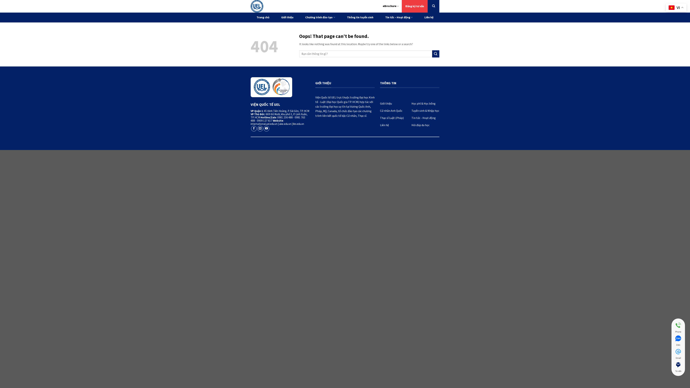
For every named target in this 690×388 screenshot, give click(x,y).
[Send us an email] (260, 128)
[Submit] (435, 53)
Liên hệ (428, 17)
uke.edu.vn (285, 124)
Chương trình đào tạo (319, 17)
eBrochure (389, 6)
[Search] (433, 6)
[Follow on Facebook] (254, 128)
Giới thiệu (287, 17)
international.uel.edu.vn (264, 124)
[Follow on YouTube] (266, 128)
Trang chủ (263, 17)
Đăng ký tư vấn (414, 6)
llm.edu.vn (298, 124)
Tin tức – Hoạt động (397, 17)
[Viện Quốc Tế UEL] (272, 6)
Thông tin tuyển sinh (360, 17)
